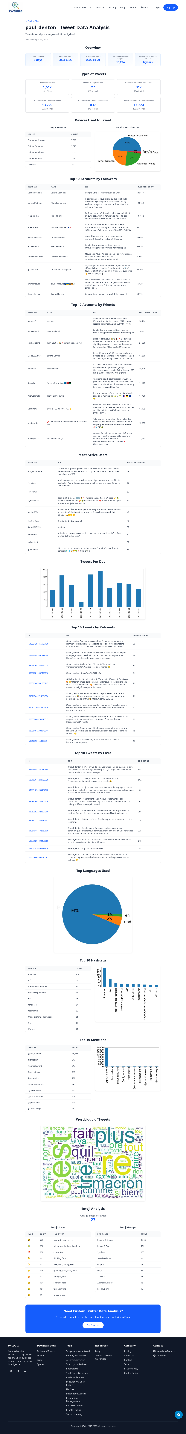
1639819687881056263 (38, 683)
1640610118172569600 (38, 830)
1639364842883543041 (38, 730)
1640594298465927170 (38, 643)
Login (157, 7)
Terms (127, 1364)
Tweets (40, 1355)
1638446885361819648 (38, 655)
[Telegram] (179, 1415)
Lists (39, 1359)
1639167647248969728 (38, 665)
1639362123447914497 (38, 820)
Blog (122, 7)
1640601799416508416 (38, 707)
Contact (128, 1359)
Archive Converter (75, 1359)
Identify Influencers (76, 1355)
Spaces (40, 1364)
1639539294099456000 (38, 841)
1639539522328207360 (38, 811)
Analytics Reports (75, 1377)
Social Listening (74, 1414)
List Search (71, 1389)
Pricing (112, 7)
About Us (129, 1355)
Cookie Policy (131, 1373)
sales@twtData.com (167, 1351)
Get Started (93, 1325)
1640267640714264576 (38, 696)
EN (144, 7)
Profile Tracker (73, 1409)
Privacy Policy (131, 1368)
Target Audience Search (78, 1351)
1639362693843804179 (38, 801)
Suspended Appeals (76, 1393)
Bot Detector (72, 1368)
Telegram (161, 1355)
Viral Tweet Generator (77, 1373)
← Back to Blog (32, 21)
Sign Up (171, 7)
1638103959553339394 (38, 741)
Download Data (81, 7)
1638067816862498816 (38, 673)
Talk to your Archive (76, 1364)
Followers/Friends (46, 1351)
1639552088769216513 (38, 719)
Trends (132, 7)
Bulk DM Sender (74, 1405)
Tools (99, 7)
